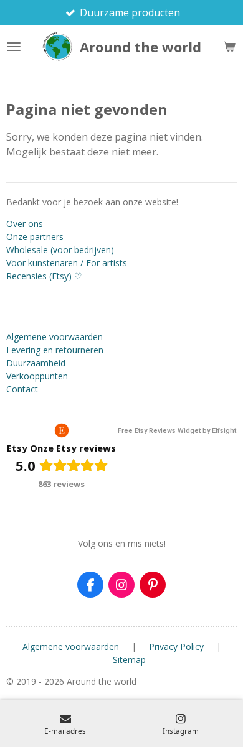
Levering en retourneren (54, 350)
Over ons (24, 224)
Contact (22, 389)
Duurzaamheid (35, 363)
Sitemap (129, 660)
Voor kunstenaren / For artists (66, 263)
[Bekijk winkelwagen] (229, 46)
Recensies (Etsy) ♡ (44, 276)
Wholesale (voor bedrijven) (60, 250)
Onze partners (35, 237)
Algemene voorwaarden (54, 337)
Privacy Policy (176, 646)
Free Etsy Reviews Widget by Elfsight (177, 431)
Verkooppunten (37, 376)
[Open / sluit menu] (13, 46)
